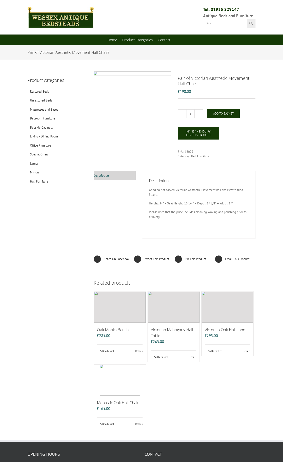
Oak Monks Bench (113, 329)
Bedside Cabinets (41, 127)
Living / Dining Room (44, 136)
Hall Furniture (200, 156)
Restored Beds (39, 91)
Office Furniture (40, 145)
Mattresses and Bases (44, 109)
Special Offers (39, 154)
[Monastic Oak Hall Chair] (120, 380)
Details (139, 350)
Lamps (34, 163)
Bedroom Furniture (42, 118)
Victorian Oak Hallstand (225, 329)
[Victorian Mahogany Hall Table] (174, 307)
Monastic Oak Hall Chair (118, 402)
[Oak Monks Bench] (120, 307)
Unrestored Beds (41, 100)
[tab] (115, 175)
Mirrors (34, 172)
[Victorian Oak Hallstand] (227, 307)
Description (101, 175)
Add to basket (223, 113)
